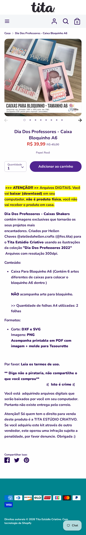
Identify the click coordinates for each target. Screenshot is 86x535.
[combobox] (15, 166)
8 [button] (62, 120)
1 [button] (24, 120)
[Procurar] (65, 19)
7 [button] (56, 120)
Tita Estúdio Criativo (48, 519)
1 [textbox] (8, 168)
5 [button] (46, 120)
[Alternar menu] (7, 21)
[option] (43, 77)
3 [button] (35, 120)
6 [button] (51, 120)
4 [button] (40, 120)
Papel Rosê (43, 152)
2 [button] (30, 120)
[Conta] (54, 19)
